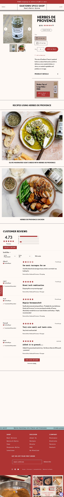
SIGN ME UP (42, 259)
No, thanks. (42, 270)
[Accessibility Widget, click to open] (61, 494)
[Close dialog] (59, 233)
